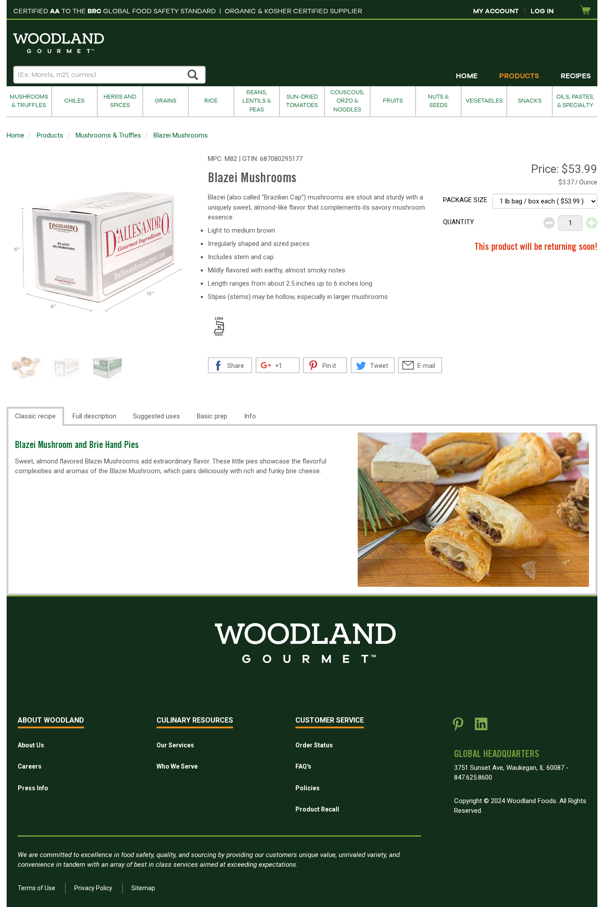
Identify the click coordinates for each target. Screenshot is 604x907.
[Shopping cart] (585, 10)
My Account (496, 11)
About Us (31, 745)
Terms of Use (36, 888)
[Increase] (591, 223)
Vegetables (484, 101)
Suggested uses (156, 416)
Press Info (33, 788)
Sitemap (143, 888)
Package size (465, 200)
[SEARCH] (193, 75)
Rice (211, 101)
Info (250, 416)
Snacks (530, 101)
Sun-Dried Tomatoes (302, 101)
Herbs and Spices (119, 101)
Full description (94, 416)
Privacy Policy (93, 888)
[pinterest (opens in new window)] (458, 727)
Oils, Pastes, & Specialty (575, 101)
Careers (30, 766)
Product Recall (317, 809)
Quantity (458, 222)
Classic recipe (35, 416)
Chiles (74, 101)
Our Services (175, 745)
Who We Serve (177, 766)
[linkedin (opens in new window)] (481, 727)
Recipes (576, 76)
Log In (542, 11)
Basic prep (212, 416)
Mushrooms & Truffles (29, 101)
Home (467, 76)
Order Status (314, 745)
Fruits (393, 101)
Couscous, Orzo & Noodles (347, 101)
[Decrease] (549, 223)
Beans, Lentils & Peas (256, 101)
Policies (307, 788)
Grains (165, 101)
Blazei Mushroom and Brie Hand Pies (77, 446)
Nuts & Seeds (438, 101)
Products (519, 76)
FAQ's (303, 766)
